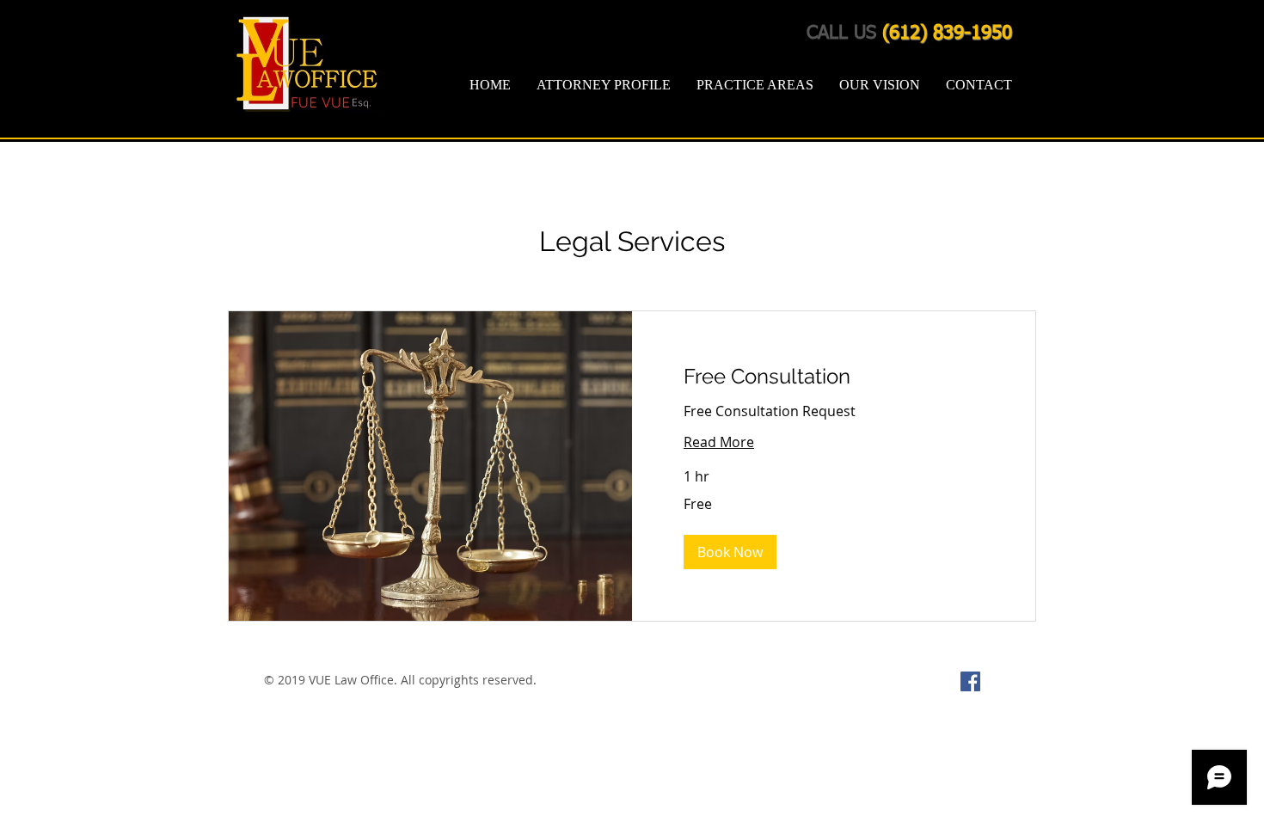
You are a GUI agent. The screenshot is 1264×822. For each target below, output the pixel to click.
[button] (730, 552)
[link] (834, 376)
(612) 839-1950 (947, 33)
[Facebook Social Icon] (970, 681)
